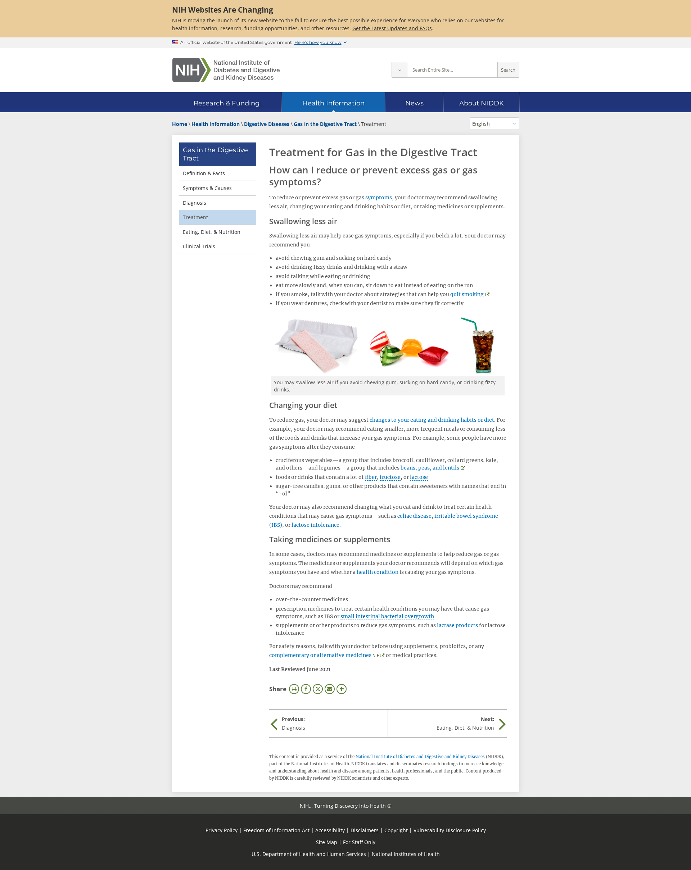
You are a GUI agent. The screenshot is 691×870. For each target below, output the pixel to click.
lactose (419, 477)
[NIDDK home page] (226, 70)
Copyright (396, 830)
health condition (377, 572)
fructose (390, 477)
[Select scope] (400, 70)
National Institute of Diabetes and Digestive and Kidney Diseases (420, 756)
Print (294, 689)
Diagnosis (194, 202)
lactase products (457, 625)
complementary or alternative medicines (320, 655)
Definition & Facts (204, 173)
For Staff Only (359, 842)
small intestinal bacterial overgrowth (387, 616)
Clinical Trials (199, 246)
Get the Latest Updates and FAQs (392, 28)
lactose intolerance (315, 525)
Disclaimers (365, 830)
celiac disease (414, 516)
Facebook (306, 689)
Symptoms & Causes (207, 188)
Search (508, 70)
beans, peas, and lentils (430, 468)
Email (330, 689)
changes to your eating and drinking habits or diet (432, 420)
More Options (342, 689)
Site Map (326, 842)
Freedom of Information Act (276, 830)
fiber (371, 477)
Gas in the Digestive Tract (215, 154)
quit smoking (467, 294)
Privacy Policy (222, 830)
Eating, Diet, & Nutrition (211, 231)
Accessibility (330, 830)
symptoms (378, 197)
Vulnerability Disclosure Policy (450, 830)
